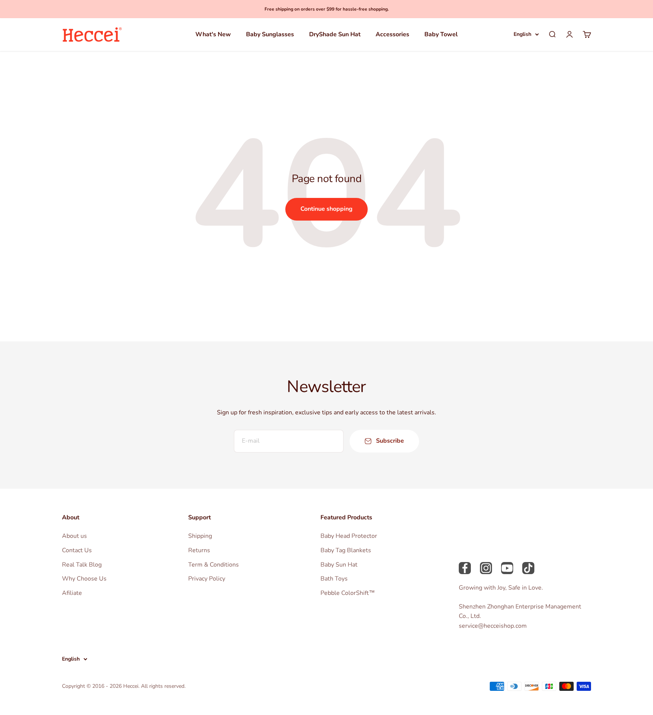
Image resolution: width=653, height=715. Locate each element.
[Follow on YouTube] (507, 568)
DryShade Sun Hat (335, 34)
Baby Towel (441, 34)
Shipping (200, 536)
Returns (199, 550)
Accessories (392, 34)
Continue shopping (326, 209)
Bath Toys (334, 578)
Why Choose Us (84, 578)
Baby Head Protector (348, 536)
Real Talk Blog (82, 565)
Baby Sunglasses (270, 34)
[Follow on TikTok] (528, 568)
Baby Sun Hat (338, 565)
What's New (213, 34)
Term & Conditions (213, 565)
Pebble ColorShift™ (347, 593)
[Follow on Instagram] (486, 568)
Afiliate (72, 593)
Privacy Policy (206, 578)
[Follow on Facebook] (465, 568)
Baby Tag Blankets (345, 550)
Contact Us (77, 550)
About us (74, 536)
